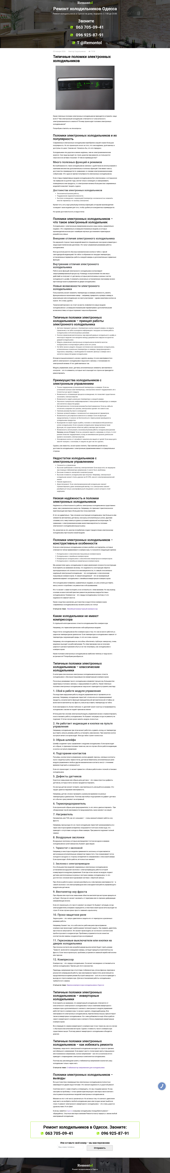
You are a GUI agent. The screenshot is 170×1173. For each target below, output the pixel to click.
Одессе (70, 1111)
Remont (85, 3)
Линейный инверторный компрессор (82, 609)
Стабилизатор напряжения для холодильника (85, 1068)
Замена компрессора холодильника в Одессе (85, 985)
